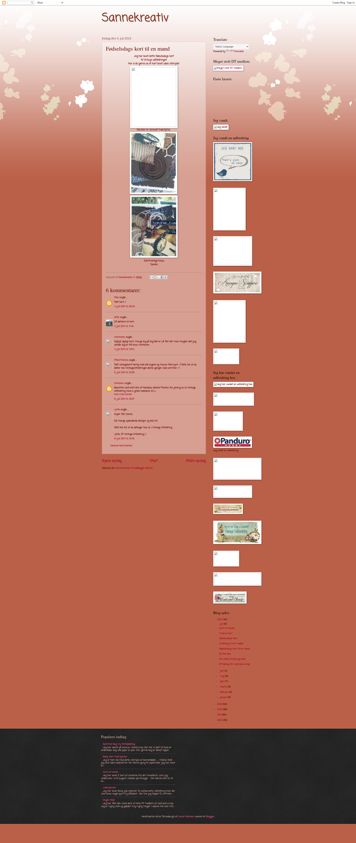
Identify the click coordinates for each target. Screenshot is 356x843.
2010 (220, 720)
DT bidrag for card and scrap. (234, 664)
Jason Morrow (185, 816)
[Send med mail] (151, 277)
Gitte (116, 317)
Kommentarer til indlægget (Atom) (133, 468)
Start (154, 460)
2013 (220, 704)
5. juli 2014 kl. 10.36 (124, 372)
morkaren (119, 337)
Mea (116, 297)
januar (224, 697)
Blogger (210, 816)
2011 (219, 715)
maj (222, 676)
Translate (239, 51)
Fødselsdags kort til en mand (234, 649)
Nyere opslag (112, 460)
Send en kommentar (121, 445)
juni (222, 671)
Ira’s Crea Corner (123, 394)
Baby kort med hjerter (115, 756)
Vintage (148, 60)
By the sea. (225, 654)
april (222, 681)
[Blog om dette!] (155, 277)
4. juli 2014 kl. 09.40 (124, 306)
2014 (220, 619)
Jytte (117, 409)
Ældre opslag (196, 460)
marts (224, 687)
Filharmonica (121, 360)
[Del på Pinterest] (165, 277)
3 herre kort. (226, 633)
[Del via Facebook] (162, 277)
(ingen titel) (109, 800)
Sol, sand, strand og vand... (232, 659)
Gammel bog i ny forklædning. (119, 744)
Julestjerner (109, 787)
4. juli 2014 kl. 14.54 (124, 349)
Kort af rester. (227, 628)
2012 (220, 709)
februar (224, 692)
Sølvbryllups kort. (228, 638)
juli (222, 624)
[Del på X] (158, 277)
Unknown (119, 383)
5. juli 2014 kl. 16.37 (124, 399)
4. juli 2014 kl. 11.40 (124, 326)
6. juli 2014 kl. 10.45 (124, 438)
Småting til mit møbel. (231, 643)
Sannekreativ (135, 18)
